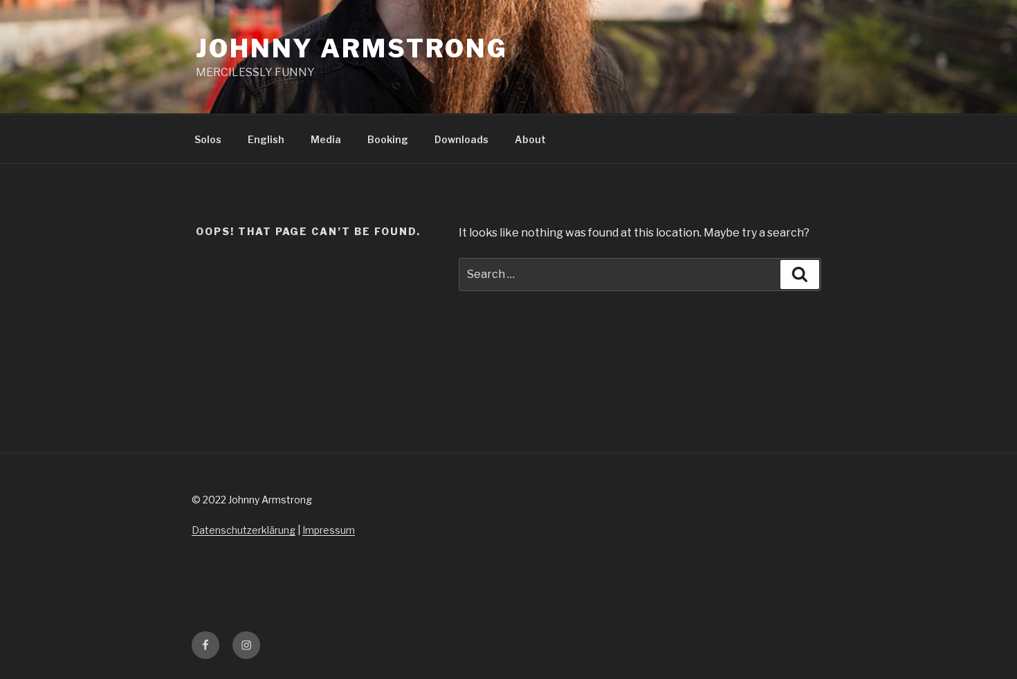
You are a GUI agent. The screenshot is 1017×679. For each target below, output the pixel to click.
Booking (387, 139)
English (266, 139)
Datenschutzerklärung (243, 530)
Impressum (328, 530)
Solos (207, 139)
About (530, 139)
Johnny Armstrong (352, 48)
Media (326, 139)
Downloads (461, 139)
